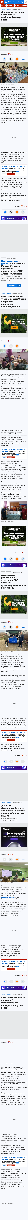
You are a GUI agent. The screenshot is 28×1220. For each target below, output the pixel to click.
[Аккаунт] (26, 2)
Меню (2, 2)
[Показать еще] (23, 59)
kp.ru (11, 54)
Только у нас (10, 5)
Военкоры (17, 5)
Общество (9, 9)
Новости (3, 5)
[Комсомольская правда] (9, 2)
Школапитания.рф (7, 897)
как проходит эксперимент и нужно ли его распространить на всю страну (13, 169)
